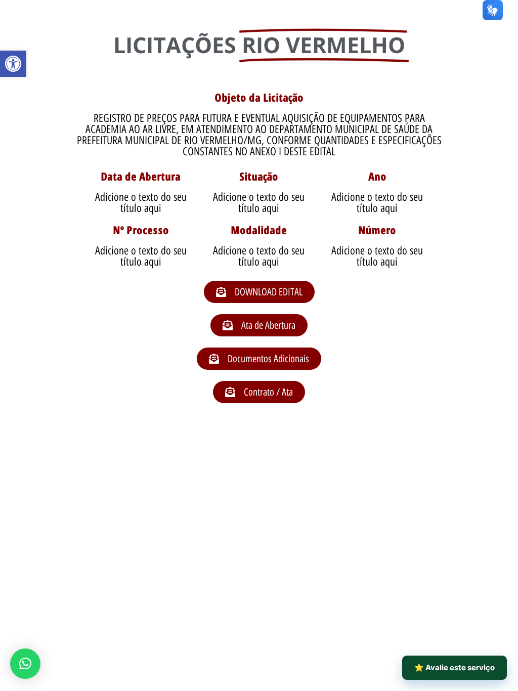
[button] (13, 64)
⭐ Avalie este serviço (454, 667)
